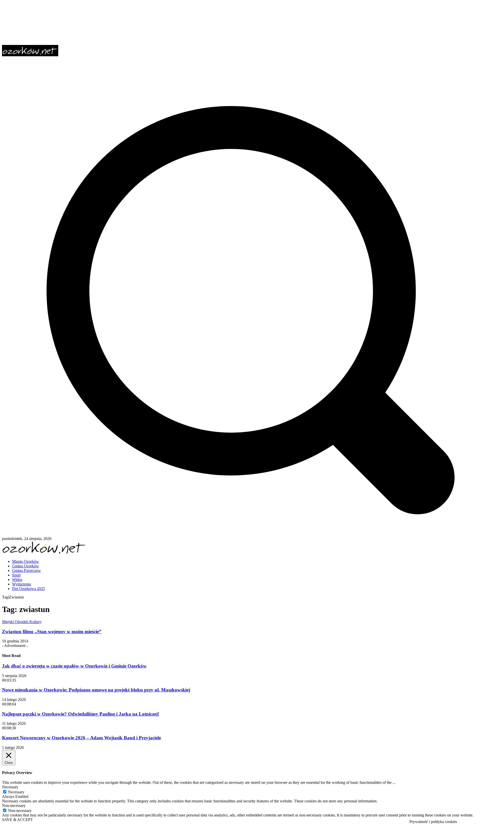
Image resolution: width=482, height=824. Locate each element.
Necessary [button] (10, 787)
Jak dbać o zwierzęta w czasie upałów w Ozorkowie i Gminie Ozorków (74, 666)
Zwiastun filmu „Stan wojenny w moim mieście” (51, 631)
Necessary (16, 792)
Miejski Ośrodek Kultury (22, 622)
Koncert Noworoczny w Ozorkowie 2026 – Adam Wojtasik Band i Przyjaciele (81, 737)
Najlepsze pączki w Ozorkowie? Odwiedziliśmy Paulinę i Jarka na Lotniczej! (80, 714)
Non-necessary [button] (14, 805)
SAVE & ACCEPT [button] (17, 819)
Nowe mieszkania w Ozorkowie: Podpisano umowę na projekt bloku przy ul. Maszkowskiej (96, 689)
